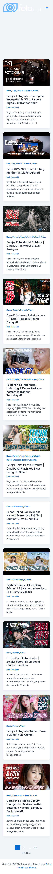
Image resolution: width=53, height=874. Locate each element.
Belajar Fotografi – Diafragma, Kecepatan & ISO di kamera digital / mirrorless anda (25, 99)
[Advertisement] (26, 31)
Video (35, 91)
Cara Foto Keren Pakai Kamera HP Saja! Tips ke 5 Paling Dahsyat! (25, 319)
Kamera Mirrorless (29, 379)
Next (27, 852)
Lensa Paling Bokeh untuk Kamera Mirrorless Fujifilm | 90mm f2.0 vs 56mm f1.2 (24, 515)
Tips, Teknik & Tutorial (22, 91)
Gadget (15, 310)
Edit (8, 164)
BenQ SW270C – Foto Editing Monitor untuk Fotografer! (25, 170)
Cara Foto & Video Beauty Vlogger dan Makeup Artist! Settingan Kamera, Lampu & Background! (24, 806)
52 (35, 847)
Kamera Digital (12, 379)
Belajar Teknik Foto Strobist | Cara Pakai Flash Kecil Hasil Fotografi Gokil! (25, 468)
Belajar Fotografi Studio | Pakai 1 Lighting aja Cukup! (26, 732)
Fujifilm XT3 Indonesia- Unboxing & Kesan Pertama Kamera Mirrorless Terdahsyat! (24, 390)
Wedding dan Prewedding (24, 460)
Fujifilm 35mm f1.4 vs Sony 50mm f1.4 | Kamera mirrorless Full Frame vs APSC (26, 588)
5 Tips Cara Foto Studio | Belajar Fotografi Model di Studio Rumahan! (23, 661)
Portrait (15, 237)
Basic (8, 91)
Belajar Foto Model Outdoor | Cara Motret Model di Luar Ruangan (25, 246)
